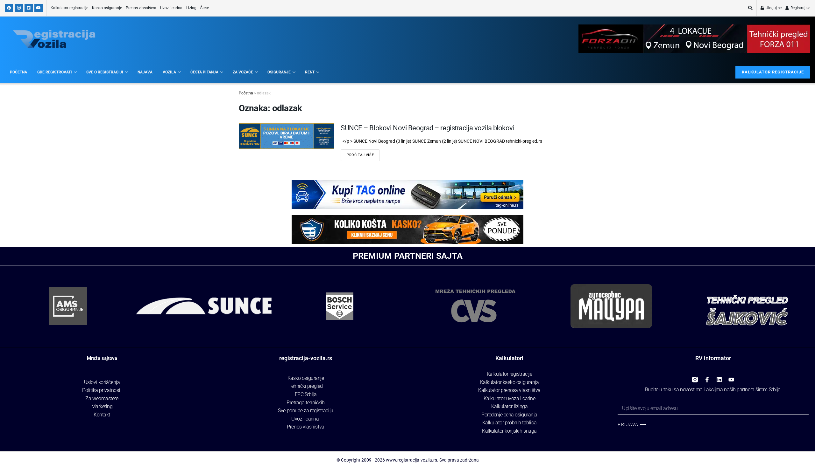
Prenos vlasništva (141, 8)
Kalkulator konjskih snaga (509, 431)
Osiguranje (279, 72)
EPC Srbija (306, 394)
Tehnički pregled (305, 386)
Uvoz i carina (171, 8)
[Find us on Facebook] (9, 8)
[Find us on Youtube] (38, 8)
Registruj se (800, 8)
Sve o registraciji (104, 72)
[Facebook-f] (707, 377)
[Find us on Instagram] (19, 8)
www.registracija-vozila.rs (411, 460)
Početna (18, 72)
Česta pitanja (204, 72)
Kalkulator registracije (69, 8)
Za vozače (243, 72)
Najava (145, 72)
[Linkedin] (719, 377)
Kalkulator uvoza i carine (509, 398)
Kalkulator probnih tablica (509, 423)
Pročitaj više (360, 155)
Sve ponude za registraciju (305, 411)
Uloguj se (773, 8)
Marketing (102, 406)
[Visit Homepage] (54, 39)
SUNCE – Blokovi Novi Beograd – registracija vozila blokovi (427, 128)
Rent (310, 72)
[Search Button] (750, 8)
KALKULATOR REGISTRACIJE (773, 72)
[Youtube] (731, 377)
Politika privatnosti (101, 390)
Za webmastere (101, 398)
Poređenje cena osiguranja (509, 415)
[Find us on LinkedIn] (29, 8)
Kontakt (102, 415)
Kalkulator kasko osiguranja (509, 382)
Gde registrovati (54, 72)
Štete (204, 8)
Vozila (169, 72)
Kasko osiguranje (107, 8)
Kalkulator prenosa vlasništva (509, 390)
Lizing (191, 8)
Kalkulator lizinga (509, 406)
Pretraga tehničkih (306, 403)
